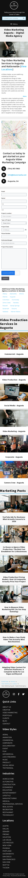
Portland (7, 851)
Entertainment (9, 793)
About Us (7, 707)
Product (7, 762)
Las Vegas (7, 840)
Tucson (6, 868)
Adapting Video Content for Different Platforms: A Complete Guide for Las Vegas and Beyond (14, 670)
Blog (5, 721)
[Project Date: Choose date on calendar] (26, 230)
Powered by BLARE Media (18, 875)
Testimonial (8, 768)
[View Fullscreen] (3, 122)
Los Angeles (8, 843)
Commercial (8, 740)
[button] (14, 134)
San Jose (6, 862)
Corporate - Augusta (14, 457)
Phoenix (6, 848)
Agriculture (8, 779)
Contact (6, 724)
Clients (6, 718)
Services (13, 681)
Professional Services (13, 804)
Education (7, 790)
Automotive (8, 782)
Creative (6, 710)
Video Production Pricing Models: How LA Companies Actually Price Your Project (14, 579)
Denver (6, 831)
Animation (7, 737)
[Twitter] (23, 694)
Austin (5, 826)
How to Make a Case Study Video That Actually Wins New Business (14, 639)
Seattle (6, 865)
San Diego (7, 857)
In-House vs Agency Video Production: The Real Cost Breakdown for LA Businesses (14, 549)
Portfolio (7, 715)
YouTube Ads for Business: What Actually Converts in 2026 (14, 519)
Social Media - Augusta (14, 405)
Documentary (9, 746)
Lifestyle (7, 795)
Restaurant (8, 812)
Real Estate (8, 807)
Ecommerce (8, 787)
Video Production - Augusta (14, 380)
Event (5, 748)
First (2, 204)
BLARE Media (4, 681)
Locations (14, 683)
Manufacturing (10, 798)
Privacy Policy (6, 875)
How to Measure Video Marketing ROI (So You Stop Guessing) (14, 609)
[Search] (24, 18)
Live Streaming (9, 757)
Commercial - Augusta (14, 354)
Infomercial (8, 754)
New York (7, 845)
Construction (9, 784)
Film (4, 751)
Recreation (8, 809)
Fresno (6, 834)
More (24, 96)
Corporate (7, 743)
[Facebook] (19, 694)
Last (2, 210)
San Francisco (9, 859)
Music (5, 760)
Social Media (8, 765)
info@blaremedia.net (17, 175)
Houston (7, 837)
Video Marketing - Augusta (14, 431)
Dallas (6, 829)
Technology (8, 815)
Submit (5, 278)
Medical (6, 801)
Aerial (5, 735)
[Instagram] (14, 694)
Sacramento (8, 854)
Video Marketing (5, 683)
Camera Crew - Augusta (14, 483)
